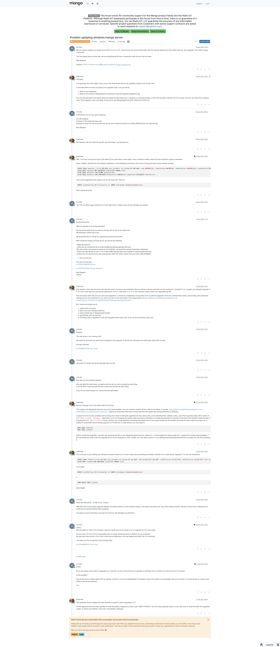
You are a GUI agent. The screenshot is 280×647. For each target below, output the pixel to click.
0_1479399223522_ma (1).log (86, 348)
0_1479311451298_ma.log (90, 64)
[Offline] (72, 78)
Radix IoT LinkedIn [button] (157, 31)
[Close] (208, 620)
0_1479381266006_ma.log (85, 264)
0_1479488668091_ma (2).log (87, 544)
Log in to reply (204, 41)
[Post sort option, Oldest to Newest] (196, 41)
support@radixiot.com (150, 26)
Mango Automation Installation (81, 41)
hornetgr (79, 47)
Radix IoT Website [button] (122, 31)
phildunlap (79, 76)
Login (81, 634)
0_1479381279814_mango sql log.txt (89, 268)
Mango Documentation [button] (140, 31)
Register (74, 634)
